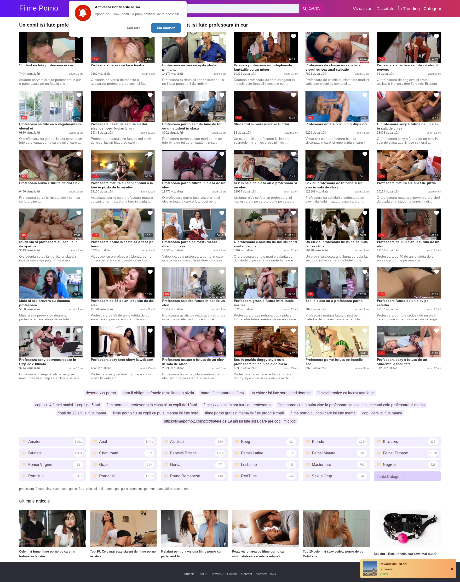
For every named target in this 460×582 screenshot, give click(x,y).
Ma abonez (166, 28)
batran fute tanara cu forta (222, 393)
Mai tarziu (135, 28)
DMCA (202, 574)
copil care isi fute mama (382, 413)
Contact (246, 574)
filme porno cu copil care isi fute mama (323, 413)
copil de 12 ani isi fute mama (82, 413)
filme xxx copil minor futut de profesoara (237, 405)
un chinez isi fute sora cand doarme (281, 393)
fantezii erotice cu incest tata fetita (345, 393)
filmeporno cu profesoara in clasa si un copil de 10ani (152, 405)
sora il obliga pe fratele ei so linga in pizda (158, 393)
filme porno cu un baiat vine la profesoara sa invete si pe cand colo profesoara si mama (351, 405)
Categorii (432, 8)
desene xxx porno (101, 393)
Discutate (385, 8)
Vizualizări (363, 8)
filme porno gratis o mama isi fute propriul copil (244, 413)
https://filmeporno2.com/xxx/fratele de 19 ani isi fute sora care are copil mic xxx (230, 421)
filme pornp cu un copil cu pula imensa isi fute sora (155, 413)
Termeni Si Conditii (224, 574)
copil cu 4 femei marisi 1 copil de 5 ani (67, 405)
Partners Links (266, 574)
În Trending (409, 8)
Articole (189, 574)
